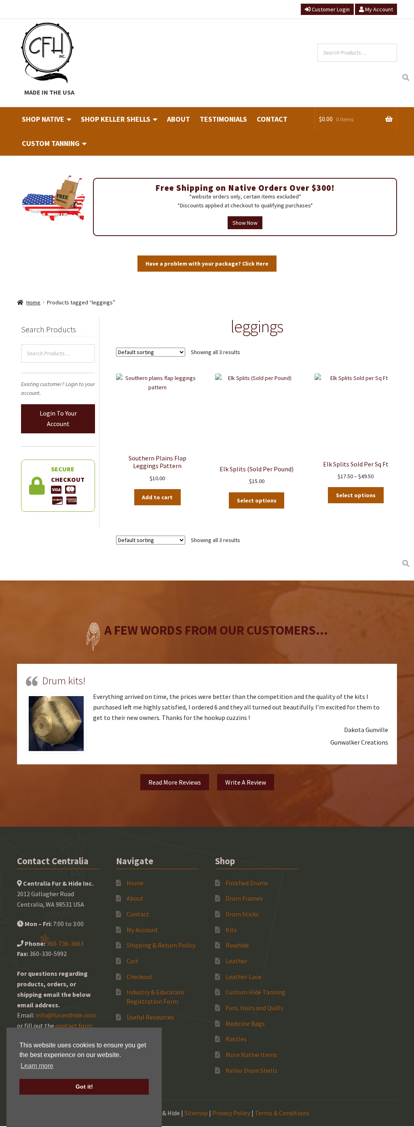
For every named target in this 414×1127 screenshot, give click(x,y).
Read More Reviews (174, 782)
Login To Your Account (58, 418)
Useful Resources (150, 1017)
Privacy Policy (231, 1113)
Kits (231, 930)
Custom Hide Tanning (255, 992)
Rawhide (237, 945)
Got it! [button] (84, 1086)
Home (33, 302)
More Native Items (251, 1055)
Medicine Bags (245, 1023)
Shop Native (43, 119)
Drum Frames (244, 898)
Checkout (140, 977)
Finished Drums (247, 883)
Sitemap (196, 1113)
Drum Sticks (242, 914)
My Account (378, 9)
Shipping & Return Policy (161, 945)
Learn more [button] (37, 1065)
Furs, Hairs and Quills (254, 1008)
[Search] (405, 77)
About (178, 119)
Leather (236, 961)
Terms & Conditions (282, 1113)
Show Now (245, 222)
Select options (257, 500)
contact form (74, 1025)
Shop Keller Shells (115, 119)
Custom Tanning (51, 143)
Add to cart (157, 497)
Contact (272, 119)
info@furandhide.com (66, 1015)
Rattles (236, 1039)
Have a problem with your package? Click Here (207, 263)
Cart (133, 961)
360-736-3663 (65, 943)
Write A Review (245, 782)
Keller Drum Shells (251, 1070)
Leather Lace (243, 977)
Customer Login (330, 9)
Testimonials (223, 119)
